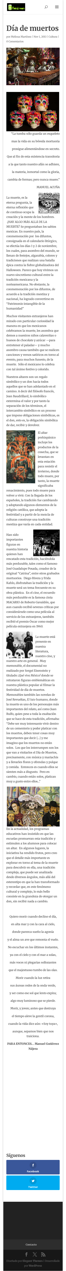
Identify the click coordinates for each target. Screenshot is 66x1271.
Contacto (31, 1244)
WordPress (35, 1265)
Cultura (53, 36)
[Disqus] (33, 1095)
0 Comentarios (15, 41)
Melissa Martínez (21, 36)
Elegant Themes (33, 1260)
